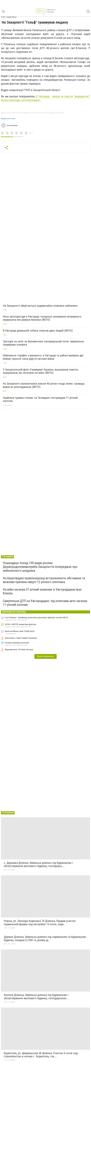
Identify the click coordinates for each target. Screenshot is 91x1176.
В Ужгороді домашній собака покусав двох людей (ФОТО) (38, 330)
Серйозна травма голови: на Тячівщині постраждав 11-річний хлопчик (40, 399)
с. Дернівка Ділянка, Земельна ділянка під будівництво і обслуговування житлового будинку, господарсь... (38, 864)
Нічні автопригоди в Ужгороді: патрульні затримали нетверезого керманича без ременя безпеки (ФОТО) (42, 318)
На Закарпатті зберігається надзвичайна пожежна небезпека (40, 305)
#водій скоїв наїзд (8, 119)
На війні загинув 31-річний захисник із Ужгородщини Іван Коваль (42, 591)
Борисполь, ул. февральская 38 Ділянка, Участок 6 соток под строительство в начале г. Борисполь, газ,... (41, 1055)
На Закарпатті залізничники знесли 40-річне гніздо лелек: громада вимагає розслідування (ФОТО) (43, 385)
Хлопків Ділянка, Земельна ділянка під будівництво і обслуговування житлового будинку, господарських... (36, 996)
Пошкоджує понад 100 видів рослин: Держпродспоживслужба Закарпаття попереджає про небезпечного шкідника (40, 566)
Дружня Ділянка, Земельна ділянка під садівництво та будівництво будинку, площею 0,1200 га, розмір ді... (45, 938)
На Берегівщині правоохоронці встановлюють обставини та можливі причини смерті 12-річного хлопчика (44, 580)
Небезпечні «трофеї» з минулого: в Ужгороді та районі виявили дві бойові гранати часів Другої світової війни (43, 357)
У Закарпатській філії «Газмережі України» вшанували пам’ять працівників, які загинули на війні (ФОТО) (40, 371)
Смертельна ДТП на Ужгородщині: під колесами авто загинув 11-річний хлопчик (45, 603)
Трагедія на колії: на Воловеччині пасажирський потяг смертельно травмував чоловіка (43, 343)
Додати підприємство (45, 656)
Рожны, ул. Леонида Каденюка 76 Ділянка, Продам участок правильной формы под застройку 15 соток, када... (40, 922)
